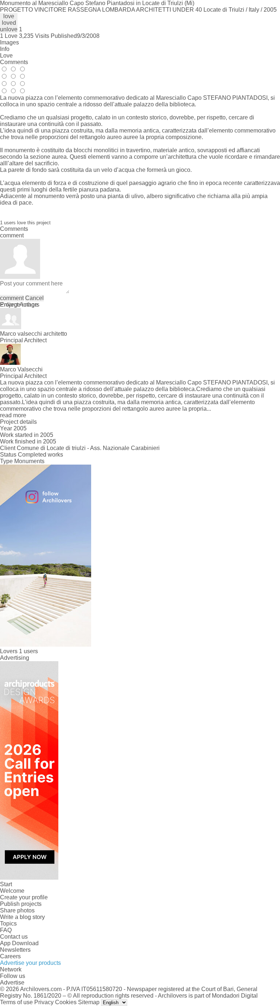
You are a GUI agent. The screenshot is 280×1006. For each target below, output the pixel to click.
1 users (28, 651)
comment (12, 298)
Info (4, 49)
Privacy (44, 1002)
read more (13, 415)
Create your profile (24, 897)
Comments (14, 62)
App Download (19, 943)
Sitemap (89, 1002)
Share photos (17, 910)
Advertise (12, 982)
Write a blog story (22, 917)
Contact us (14, 937)
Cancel (34, 298)
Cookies (66, 1002)
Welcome (12, 891)
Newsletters (15, 950)
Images (9, 42)
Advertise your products (30, 963)
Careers (10, 956)
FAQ (6, 930)
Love (6, 55)
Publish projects (21, 904)
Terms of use (16, 1002)
